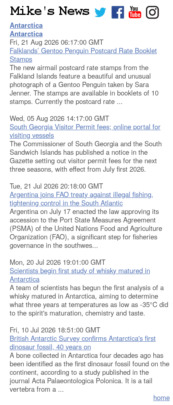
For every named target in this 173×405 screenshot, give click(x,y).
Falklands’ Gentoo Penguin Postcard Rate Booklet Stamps (83, 55)
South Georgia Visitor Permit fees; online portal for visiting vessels (85, 131)
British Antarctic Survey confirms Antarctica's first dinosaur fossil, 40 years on (83, 342)
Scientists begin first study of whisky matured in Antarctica (80, 275)
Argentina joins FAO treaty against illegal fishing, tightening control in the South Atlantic (81, 198)
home (161, 397)
